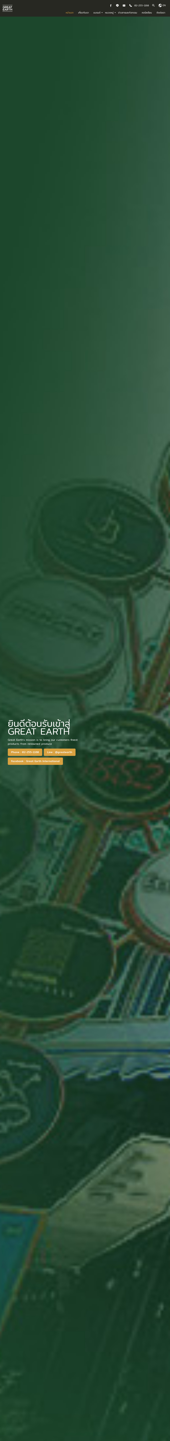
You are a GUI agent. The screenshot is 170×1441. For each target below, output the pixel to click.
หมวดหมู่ (109, 12)
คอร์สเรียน (147, 12)
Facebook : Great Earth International (35, 761)
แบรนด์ (96, 12)
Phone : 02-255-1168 (25, 752)
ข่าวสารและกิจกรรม (127, 12)
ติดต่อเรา (161, 12)
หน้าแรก (70, 12)
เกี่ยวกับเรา (83, 12)
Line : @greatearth (59, 752)
